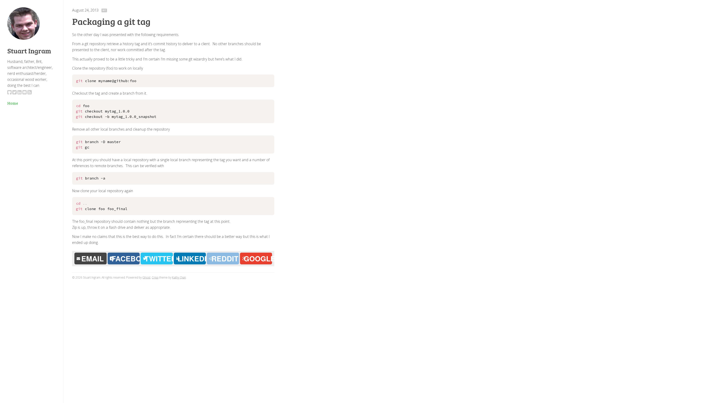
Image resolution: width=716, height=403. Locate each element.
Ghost (146, 277)
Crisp (155, 277)
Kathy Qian (179, 277)
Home (12, 103)
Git (104, 10)
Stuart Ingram (29, 50)
